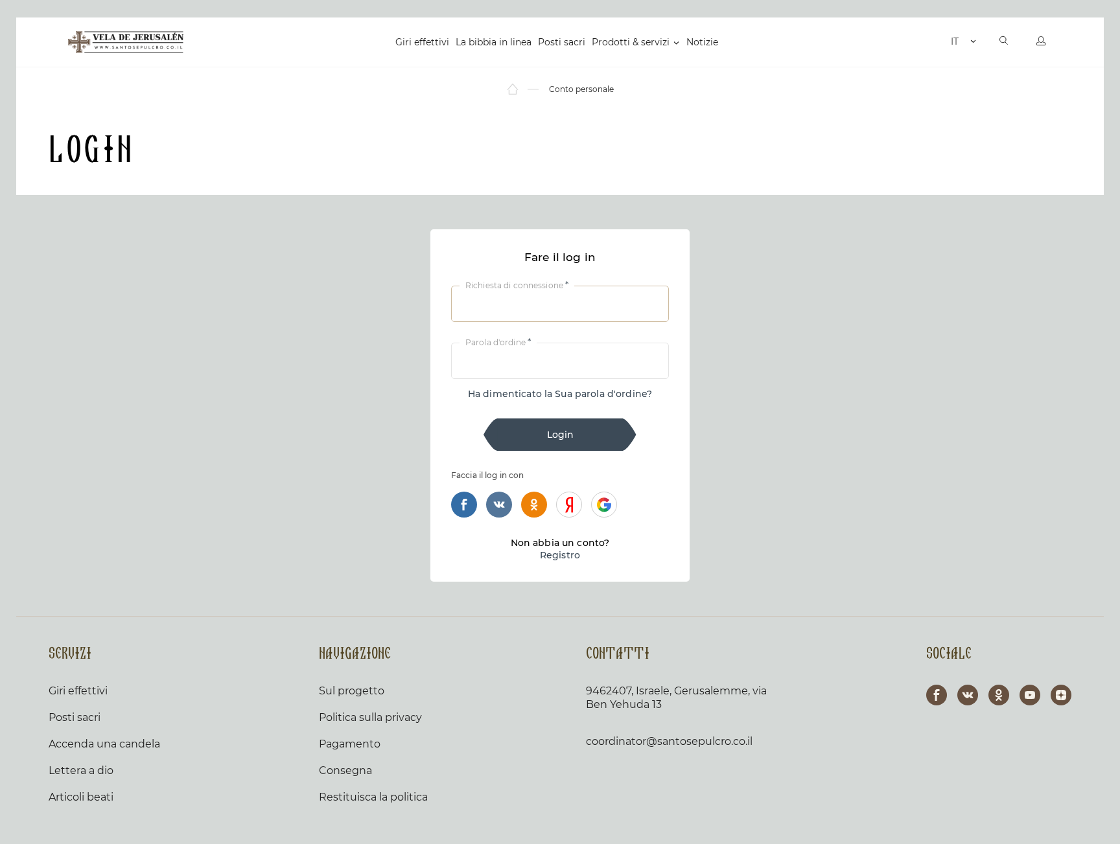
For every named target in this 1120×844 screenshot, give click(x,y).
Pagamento (349, 744)
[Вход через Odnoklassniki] (534, 505)
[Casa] (513, 89)
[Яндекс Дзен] (1061, 695)
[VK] (967, 695)
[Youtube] (1030, 695)
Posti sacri (561, 42)
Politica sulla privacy (370, 717)
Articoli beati (81, 797)
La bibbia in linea (493, 42)
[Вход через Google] (604, 505)
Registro (560, 555)
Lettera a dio (81, 770)
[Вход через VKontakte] (499, 505)
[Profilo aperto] (1041, 42)
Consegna (345, 770)
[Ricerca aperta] (1004, 42)
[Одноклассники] (998, 695)
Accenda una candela (104, 744)
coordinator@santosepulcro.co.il (669, 741)
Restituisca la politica (373, 797)
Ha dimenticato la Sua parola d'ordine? (560, 394)
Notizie (702, 42)
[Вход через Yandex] (569, 505)
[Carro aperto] (937, 42)
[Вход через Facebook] (464, 505)
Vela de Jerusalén (125, 42)
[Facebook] (936, 695)
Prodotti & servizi (631, 42)
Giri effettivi (422, 42)
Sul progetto (351, 691)
